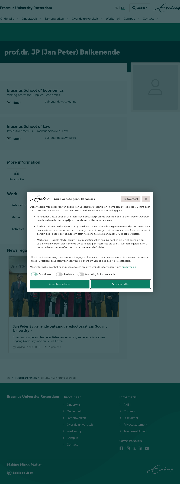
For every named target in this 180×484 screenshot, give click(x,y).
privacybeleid (129, 267)
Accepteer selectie (59, 284)
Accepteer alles (120, 284)
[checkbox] (41, 274)
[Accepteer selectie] (146, 199)
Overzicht (132, 199)
